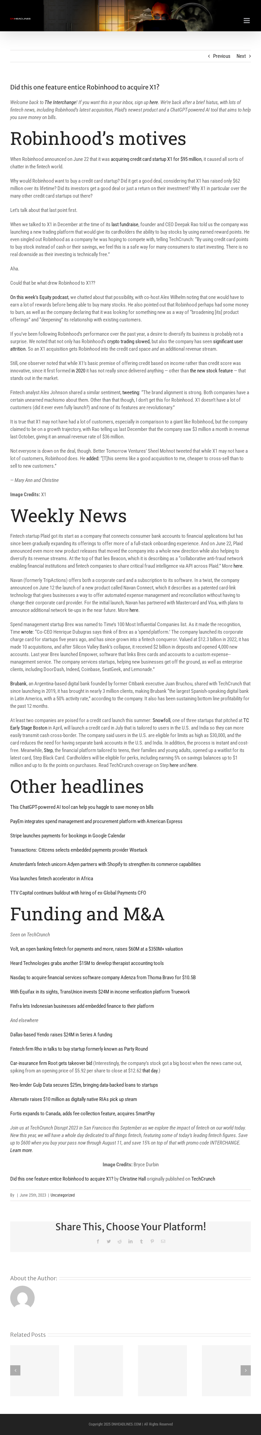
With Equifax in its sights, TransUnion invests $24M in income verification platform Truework (100, 992)
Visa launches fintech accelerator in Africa (51, 878)
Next (241, 56)
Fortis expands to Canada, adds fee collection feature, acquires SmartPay (82, 1114)
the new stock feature (211, 371)
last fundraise (124, 224)
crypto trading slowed (128, 341)
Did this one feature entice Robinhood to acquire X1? (61, 1179)
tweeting (130, 392)
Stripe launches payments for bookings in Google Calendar (67, 836)
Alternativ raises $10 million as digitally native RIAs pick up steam (73, 1099)
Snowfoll (161, 720)
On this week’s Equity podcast (39, 297)
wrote (27, 632)
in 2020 (78, 371)
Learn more (21, 1150)
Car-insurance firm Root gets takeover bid (51, 1063)
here (154, 102)
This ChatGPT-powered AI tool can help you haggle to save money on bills (82, 807)
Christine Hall (133, 1179)
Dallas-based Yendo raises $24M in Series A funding (61, 1035)
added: (93, 458)
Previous (221, 56)
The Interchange (60, 102)
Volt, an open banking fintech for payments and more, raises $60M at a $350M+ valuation (96, 949)
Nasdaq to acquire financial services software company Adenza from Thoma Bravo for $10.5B (103, 977)
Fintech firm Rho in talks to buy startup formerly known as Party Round (79, 1049)
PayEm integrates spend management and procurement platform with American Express (96, 821)
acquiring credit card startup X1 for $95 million (156, 159)
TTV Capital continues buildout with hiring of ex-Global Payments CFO (78, 893)
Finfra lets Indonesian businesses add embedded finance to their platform (82, 1006)
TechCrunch (203, 1179)
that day (149, 1071)
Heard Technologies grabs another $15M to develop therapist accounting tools (87, 963)
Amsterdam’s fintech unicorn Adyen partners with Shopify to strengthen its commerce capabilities (105, 864)
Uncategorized (63, 1195)
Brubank (18, 684)
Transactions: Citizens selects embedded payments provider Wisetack (78, 850)
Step (48, 750)
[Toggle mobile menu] (247, 20)
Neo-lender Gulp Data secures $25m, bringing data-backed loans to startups (84, 1085)
